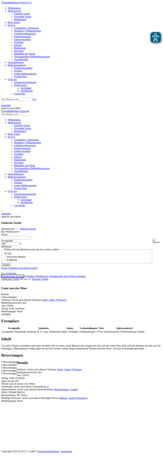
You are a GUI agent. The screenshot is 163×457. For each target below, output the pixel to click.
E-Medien (12, 260)
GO (34, 99)
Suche (4, 234)
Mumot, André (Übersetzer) (74, 398)
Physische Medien (16, 256)
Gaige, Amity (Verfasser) (54, 300)
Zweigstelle (7, 240)
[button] (157, 241)
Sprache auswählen (11, 108)
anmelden (6, 105)
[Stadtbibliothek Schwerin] (15, 2)
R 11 (46, 386)
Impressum (66, 451)
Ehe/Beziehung (61, 389)
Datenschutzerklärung (48, 451)
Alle (9, 253)
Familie (74, 389)
